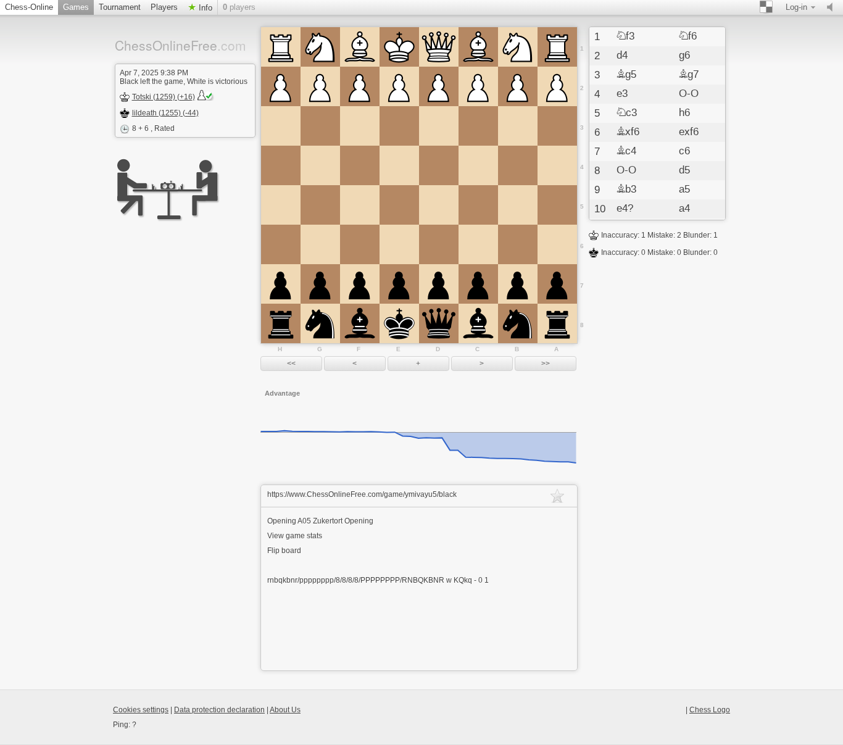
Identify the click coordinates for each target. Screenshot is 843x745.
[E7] (399, 284)
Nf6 (688, 36)
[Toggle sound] (832, 7)
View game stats (294, 535)
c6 (684, 151)
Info (204, 7)
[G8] (320, 323)
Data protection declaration (219, 709)
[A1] (557, 47)
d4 (622, 55)
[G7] (320, 284)
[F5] (360, 205)
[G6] (320, 244)
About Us (285, 709)
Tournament (120, 7)
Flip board (284, 550)
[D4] (439, 165)
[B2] (518, 86)
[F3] (360, 126)
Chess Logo (709, 709)
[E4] (399, 165)
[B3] (518, 126)
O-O (689, 94)
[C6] (478, 244)
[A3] (557, 126)
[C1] (478, 47)
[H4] (281, 165)
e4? (625, 208)
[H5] (281, 205)
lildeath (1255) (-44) (165, 113)
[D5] (439, 205)
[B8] (518, 323)
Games (76, 7)
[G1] (320, 47)
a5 (684, 189)
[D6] (439, 244)
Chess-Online (29, 7)
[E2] (399, 86)
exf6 (689, 132)
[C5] (478, 205)
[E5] (399, 205)
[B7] (518, 284)
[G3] (320, 126)
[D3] (439, 126)
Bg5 (626, 75)
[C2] (478, 86)
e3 (622, 94)
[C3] (478, 126)
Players (164, 7)
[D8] (439, 323)
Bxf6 (628, 132)
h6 (684, 113)
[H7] (281, 284)
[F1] (360, 47)
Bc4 (626, 151)
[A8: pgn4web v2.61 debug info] (557, 323)
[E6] (399, 244)
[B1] (518, 47)
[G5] (320, 205)
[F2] (360, 86)
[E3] (399, 126)
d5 (684, 170)
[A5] (557, 205)
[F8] (360, 323)
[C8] (478, 323)
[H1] (281, 47)
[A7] (557, 284)
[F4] (360, 165)
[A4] (557, 165)
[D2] (439, 86)
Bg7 (689, 75)
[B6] (518, 244)
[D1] (439, 47)
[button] (291, 363)
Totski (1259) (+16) (163, 97)
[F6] (360, 244)
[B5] (518, 205)
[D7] (439, 284)
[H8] (281, 323)
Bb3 (626, 189)
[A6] (557, 244)
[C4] (478, 165)
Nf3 (625, 36)
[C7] (478, 284)
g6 (684, 55)
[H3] (281, 126)
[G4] (320, 165)
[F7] (360, 284)
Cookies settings (140, 709)
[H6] (281, 244)
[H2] (281, 86)
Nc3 (627, 113)
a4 (684, 208)
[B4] (518, 165)
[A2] (557, 86)
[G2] (320, 86)
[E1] (399, 47)
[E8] (399, 323)
